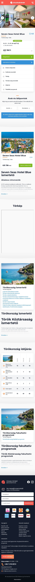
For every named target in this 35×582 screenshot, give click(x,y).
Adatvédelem (17, 579)
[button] (2, 17)
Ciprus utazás (22, 529)
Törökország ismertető (12, 80)
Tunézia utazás (23, 532)
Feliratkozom (29, 503)
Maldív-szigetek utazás (25, 536)
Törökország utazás (24, 531)
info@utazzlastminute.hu (9, 571)
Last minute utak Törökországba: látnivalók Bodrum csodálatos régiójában (17, 546)
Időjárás (8, 85)
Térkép (7, 76)
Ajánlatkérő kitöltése (9, 62)
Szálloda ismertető (11, 72)
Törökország (4, 37)
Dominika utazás (23, 527)
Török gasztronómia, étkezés (10, 303)
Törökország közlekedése (10, 295)
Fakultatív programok (11, 89)
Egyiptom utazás (23, 526)
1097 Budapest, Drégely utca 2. (9, 569)
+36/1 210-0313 (10, 564)
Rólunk (3, 531)
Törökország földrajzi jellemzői (11, 293)
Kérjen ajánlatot (7, 556)
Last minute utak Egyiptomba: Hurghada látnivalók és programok (14, 542)
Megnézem (6, 57)
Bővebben (4, 194)
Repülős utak (4, 526)
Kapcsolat (3, 532)
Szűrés (8, 108)
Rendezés (25, 108)
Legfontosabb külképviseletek (10, 291)
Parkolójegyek (5, 529)
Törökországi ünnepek (9, 301)
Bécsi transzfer (5, 527)
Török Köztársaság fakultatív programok (13, 439)
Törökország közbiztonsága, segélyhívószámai (15, 296)
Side (10, 37)
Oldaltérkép (4, 534)
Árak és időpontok (10, 67)
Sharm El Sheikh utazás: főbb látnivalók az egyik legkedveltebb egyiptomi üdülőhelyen (17, 551)
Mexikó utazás (22, 534)
